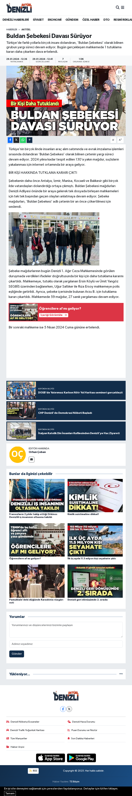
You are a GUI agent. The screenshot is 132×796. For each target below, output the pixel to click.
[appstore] (50, 757)
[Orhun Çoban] (17, 454)
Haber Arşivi (17, 747)
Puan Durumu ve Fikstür (84, 730)
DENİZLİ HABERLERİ (16, 19)
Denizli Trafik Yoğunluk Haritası (27, 730)
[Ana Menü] (122, 7)
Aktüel (26, 29)
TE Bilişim (74, 781)
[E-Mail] (31, 459)
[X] (69, 709)
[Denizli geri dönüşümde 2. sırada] (95, 581)
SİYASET (38, 19)
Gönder (17, 653)
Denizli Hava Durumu (83, 721)
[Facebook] (63, 709)
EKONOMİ (55, 19)
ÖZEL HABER (91, 19)
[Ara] (117, 7)
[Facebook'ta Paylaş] (10, 140)
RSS (34, 770)
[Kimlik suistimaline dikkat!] (95, 495)
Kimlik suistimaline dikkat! (83, 514)
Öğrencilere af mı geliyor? (25, 558)
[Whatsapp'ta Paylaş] (23, 140)
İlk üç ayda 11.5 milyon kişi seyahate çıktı (92, 558)
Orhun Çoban (37, 452)
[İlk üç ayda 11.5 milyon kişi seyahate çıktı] (95, 539)
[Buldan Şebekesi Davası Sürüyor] (66, 101)
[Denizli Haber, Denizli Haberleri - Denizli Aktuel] (19, 8)
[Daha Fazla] (29, 140)
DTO (106, 19)
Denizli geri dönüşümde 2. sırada (88, 600)
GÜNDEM (71, 19)
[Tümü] (121, 674)
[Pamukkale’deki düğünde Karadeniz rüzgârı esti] (37, 581)
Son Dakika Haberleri (82, 738)
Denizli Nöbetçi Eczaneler (25, 721)
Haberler (11, 29)
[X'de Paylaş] (16, 140)
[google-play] (81, 757)
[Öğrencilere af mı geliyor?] (37, 539)
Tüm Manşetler (18, 738)
